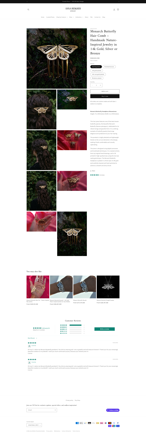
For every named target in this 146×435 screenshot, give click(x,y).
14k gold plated (96, 70)
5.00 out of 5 (46, 328)
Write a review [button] (104, 329)
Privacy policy (69, 400)
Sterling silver (96, 66)
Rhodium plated (96, 78)
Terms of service (76, 431)
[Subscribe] (55, 410)
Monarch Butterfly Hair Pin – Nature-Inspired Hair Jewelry (38, 301)
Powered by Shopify (40, 431)
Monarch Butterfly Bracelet (80, 300)
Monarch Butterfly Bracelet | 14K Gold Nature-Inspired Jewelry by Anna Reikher (60, 301)
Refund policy (57, 431)
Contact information (66, 431)
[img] (32, 343)
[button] (28, 9)
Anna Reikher (33, 431)
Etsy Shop (77, 400)
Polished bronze (109, 66)
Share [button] (93, 171)
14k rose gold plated (98, 74)
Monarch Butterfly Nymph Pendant (105, 300)
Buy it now (105, 96)
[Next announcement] (119, 1)
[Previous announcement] (27, 1)
